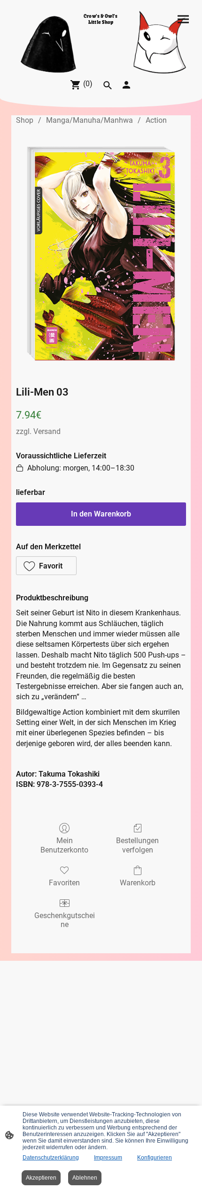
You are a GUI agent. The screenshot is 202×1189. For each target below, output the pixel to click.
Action (156, 120)
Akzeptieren (41, 1177)
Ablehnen (84, 1177)
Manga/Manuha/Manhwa (89, 120)
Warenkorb (137, 882)
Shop (24, 120)
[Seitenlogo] (101, 59)
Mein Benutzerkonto (64, 845)
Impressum (108, 1157)
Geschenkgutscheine (64, 920)
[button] (46, 565)
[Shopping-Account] (126, 84)
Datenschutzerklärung (51, 1157)
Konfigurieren (154, 1157)
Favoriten (64, 882)
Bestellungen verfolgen (137, 845)
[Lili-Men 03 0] (101, 253)
